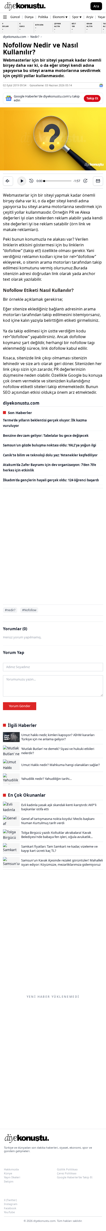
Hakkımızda (11, 1169)
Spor (77, 17)
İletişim (8, 1181)
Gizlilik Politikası (67, 1169)
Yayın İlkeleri (12, 1177)
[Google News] (101, 86)
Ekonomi (60, 17)
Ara (96, 6)
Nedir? (34, 37)
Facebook (10, 1208)
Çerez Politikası (66, 1173)
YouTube (9, 1212)
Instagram (10, 1204)
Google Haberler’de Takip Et (74, 1177)
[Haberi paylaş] (8, 181)
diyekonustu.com (14, 37)
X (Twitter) (10, 1200)
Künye (8, 1173)
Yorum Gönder (19, 706)
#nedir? (10, 610)
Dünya (29, 17)
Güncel (15, 17)
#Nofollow (29, 610)
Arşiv (89, 17)
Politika (43, 17)
